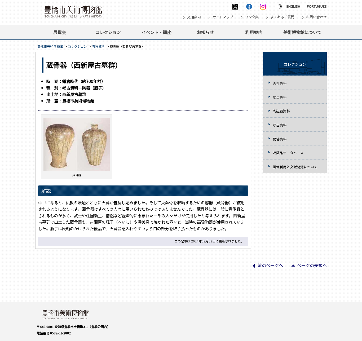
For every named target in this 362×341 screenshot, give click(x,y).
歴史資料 (279, 97)
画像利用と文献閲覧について (295, 166)
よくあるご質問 (282, 16)
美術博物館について (302, 32)
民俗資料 (279, 138)
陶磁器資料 (281, 110)
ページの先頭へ (307, 267)
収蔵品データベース (288, 152)
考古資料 (98, 46)
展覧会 (59, 32)
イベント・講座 (156, 32)
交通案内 (194, 16)
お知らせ (205, 32)
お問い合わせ (316, 16)
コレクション (108, 32)
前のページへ (265, 267)
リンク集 (252, 16)
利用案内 (253, 32)
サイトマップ (223, 16)
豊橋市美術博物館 (50, 46)
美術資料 (279, 83)
